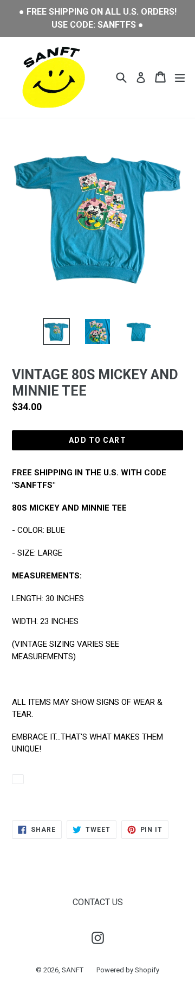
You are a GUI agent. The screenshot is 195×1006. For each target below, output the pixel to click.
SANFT (72, 970)
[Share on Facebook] (18, 779)
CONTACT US (98, 902)
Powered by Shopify (127, 970)
